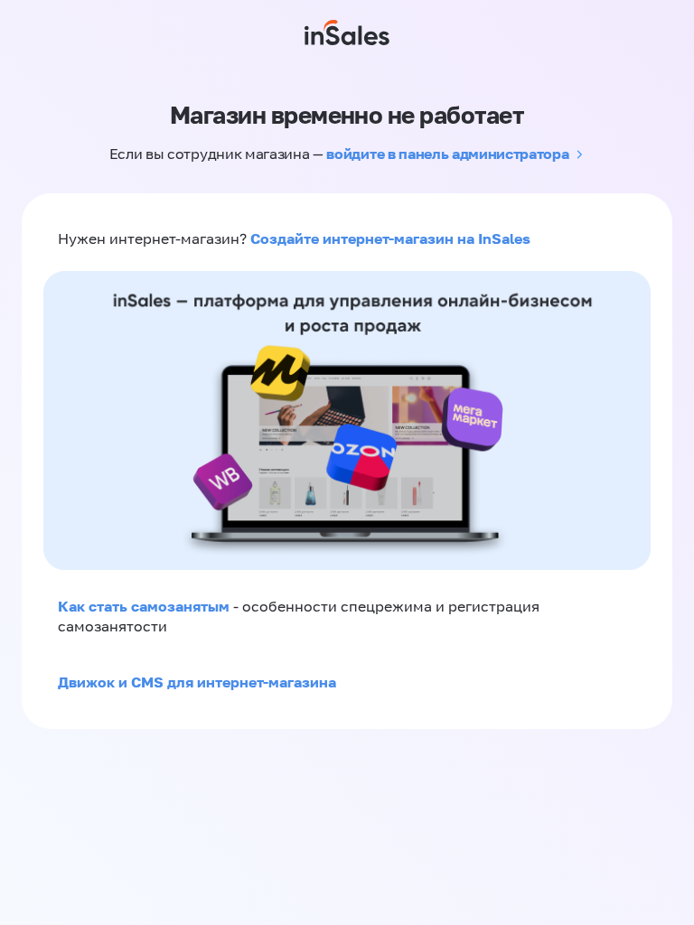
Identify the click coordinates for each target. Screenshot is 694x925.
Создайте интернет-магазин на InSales (390, 238)
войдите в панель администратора (447, 154)
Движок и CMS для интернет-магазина (197, 682)
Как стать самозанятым (144, 606)
